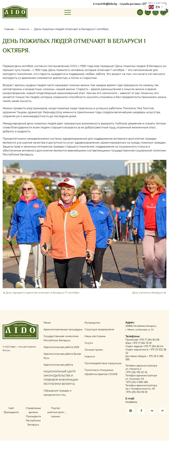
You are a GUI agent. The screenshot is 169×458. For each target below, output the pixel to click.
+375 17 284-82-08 (149, 339)
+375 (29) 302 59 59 (136, 392)
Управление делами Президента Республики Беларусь (33, 416)
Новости (89, 356)
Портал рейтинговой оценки (55, 412)
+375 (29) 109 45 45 (136, 372)
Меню (47, 322)
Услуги (88, 343)
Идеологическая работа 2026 (61, 347)
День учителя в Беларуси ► (149, 292)
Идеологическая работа (58, 364)
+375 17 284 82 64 (153, 346)
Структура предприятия (99, 329)
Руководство (92, 322)
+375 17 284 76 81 (142, 343)
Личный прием (93, 349)
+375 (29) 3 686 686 (136, 382)
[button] (5, 413)
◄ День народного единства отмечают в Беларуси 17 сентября (41, 292)
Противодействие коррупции (103, 363)
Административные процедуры (63, 329)
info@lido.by (109, 3)
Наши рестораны (95, 336)
